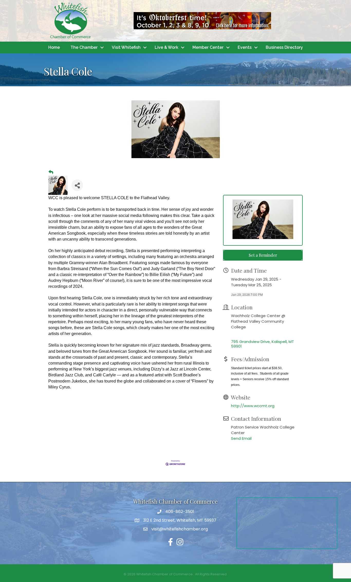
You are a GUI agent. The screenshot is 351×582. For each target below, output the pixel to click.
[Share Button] (77, 185)
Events (245, 47)
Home (54, 47)
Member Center (208, 47)
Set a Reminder (263, 255)
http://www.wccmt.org (252, 405)
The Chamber (84, 47)
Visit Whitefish (126, 47)
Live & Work (166, 47)
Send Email (241, 438)
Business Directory (284, 47)
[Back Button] (51, 172)
